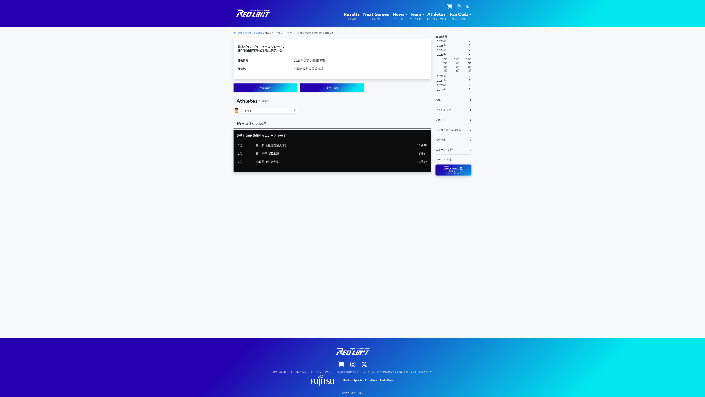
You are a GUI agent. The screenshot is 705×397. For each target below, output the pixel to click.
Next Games (376, 16)
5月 (457, 66)
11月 (457, 59)
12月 (444, 59)
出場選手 (266, 88)
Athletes (436, 16)
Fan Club (459, 16)
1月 (469, 70)
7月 (469, 63)
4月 (469, 66)
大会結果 (333, 88)
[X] (467, 6)
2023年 (441, 54)
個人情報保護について (348, 372)
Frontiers (371, 380)
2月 (457, 70)
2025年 (441, 45)
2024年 (441, 50)
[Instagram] (458, 6)
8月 (457, 63)
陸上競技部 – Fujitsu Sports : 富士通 (253, 13)
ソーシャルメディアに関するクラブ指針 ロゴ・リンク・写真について (397, 372)
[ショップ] (449, 6)
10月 (468, 59)
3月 (445, 70)
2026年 (441, 41)
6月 (445, 66)
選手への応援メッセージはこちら (289, 372)
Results (352, 16)
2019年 (441, 89)
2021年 (441, 80)
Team (415, 16)
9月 (445, 63)
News (398, 16)
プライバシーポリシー (321, 372)
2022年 (441, 76)
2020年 (441, 85)
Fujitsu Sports (353, 380)
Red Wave (386, 380)
